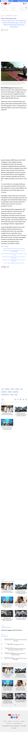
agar (3, 389)
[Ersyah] (7, 3)
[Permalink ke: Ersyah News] (2, 30)
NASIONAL (10, 18)
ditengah (7, 389)
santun (11, 394)
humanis (17, 389)
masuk (9, 630)
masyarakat (15, 392)
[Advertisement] (14, 46)
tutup (15, 704)
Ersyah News (6, 29)
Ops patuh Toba (5, 394)
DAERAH (2, 18)
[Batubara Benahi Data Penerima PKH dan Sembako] (7, 408)
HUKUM (6, 18)
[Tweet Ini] (18, 399)
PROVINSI (14, 18)
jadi (21, 389)
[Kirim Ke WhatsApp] (26, 399)
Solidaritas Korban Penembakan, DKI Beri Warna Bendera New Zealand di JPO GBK (16, 649)
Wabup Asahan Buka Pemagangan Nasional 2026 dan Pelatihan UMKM (14, 251)
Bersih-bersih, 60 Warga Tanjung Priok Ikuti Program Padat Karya (16, 659)
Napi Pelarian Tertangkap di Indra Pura (15, 644)
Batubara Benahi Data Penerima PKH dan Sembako (14, 248)
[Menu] (2, 3)
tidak (16, 394)
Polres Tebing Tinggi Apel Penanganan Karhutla (14, 263)
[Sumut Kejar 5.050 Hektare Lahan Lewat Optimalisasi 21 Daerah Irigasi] (21, 600)
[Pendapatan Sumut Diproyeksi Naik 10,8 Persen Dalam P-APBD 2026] (7, 613)
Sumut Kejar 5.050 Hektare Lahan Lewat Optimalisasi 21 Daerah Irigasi (14, 257)
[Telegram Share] (23, 399)
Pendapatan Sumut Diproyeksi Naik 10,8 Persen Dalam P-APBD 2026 (14, 260)
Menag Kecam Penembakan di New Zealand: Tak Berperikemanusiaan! (15, 654)
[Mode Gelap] (24, 4)
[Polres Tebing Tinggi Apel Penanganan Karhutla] (21, 613)
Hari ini (12, 389)
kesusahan (4, 392)
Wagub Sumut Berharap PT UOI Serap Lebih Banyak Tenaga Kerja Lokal (14, 254)
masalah (9, 392)
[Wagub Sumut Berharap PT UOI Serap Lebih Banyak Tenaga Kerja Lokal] (7, 422)
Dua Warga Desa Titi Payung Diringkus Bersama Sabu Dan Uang (15, 640)
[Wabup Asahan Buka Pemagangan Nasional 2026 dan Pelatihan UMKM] (21, 408)
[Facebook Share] (15, 399)
